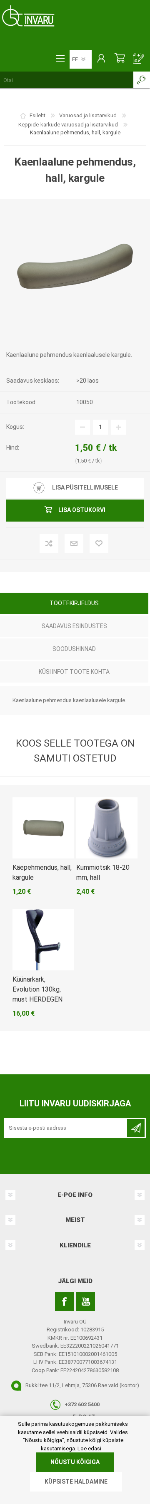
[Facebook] (64, 1301)
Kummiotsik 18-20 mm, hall (103, 872)
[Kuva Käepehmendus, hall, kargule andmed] (43, 827)
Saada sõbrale (87, 544)
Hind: (12, 447)
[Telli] (136, 1128)
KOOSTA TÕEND (138, 59)
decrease (82, 427)
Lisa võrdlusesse (62, 544)
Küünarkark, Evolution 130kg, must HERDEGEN (37, 989)
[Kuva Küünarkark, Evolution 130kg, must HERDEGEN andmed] (43, 939)
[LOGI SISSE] (101, 59)
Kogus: (15, 426)
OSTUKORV (119, 59)
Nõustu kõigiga (75, 1462)
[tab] (74, 604)
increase (118, 427)
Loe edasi (89, 1448)
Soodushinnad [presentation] (74, 649)
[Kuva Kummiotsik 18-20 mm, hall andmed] (107, 827)
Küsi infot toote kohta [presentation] (74, 671)
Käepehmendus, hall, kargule (42, 872)
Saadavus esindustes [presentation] (74, 626)
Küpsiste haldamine (76, 1481)
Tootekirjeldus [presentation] (74, 603)
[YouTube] (85, 1301)
